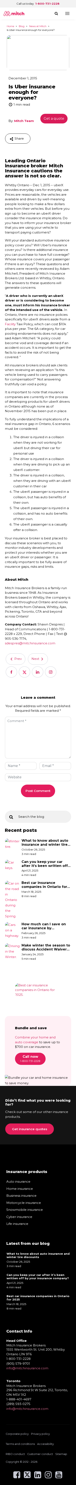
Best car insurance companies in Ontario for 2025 (44, 885)
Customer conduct (40, 1454)
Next (35, 659)
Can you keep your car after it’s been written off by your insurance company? (45, 864)
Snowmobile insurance (24, 1210)
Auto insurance (18, 1182)
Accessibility (45, 1444)
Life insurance (17, 1224)
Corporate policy (17, 1433)
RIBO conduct (15, 1454)
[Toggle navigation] (67, 13)
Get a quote (54, 119)
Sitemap (61, 1454)
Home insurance (19, 1189)
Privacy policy (40, 1433)
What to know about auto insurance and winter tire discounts (45, 843)
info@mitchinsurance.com (27, 1368)
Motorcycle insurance (23, 1203)
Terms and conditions (20, 1444)
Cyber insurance (19, 1217)
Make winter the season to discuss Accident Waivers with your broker (46, 947)
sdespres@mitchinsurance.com (30, 643)
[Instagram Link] (48, 1477)
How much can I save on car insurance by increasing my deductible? (46, 926)
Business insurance (21, 1196)
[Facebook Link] (17, 1477)
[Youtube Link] (59, 1477)
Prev (18, 659)
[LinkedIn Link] (38, 1477)
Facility (10, 324)
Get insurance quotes (29, 1129)
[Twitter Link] (27, 1477)
